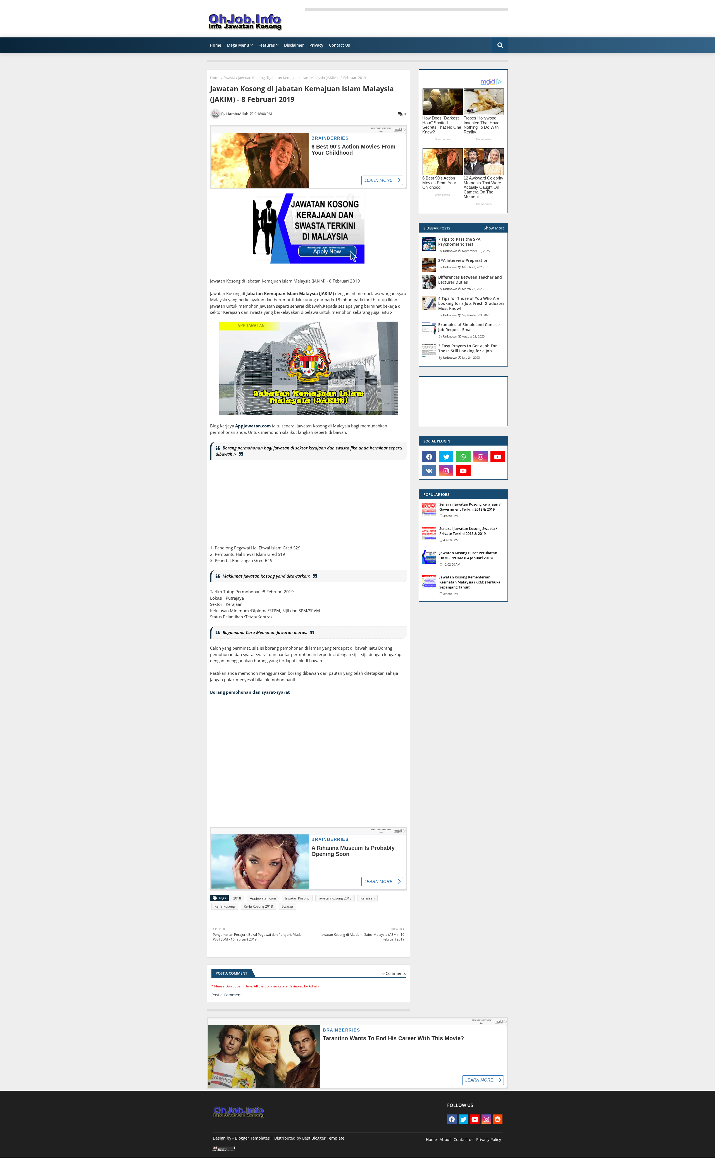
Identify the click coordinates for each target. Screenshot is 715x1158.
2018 (237, 898)
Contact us (463, 1139)
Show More (494, 228)
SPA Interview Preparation (463, 260)
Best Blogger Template (323, 1138)
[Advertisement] (308, 505)
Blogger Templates (252, 1138)
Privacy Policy (488, 1139)
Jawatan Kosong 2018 (335, 898)
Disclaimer (294, 45)
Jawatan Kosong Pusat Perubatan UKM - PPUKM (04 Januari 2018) (468, 555)
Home (215, 45)
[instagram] (480, 456)
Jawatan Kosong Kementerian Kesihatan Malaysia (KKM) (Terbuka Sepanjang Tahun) (469, 582)
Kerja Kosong (224, 906)
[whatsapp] (463, 456)
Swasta (229, 77)
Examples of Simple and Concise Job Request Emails (469, 327)
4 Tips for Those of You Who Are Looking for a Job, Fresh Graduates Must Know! (471, 303)
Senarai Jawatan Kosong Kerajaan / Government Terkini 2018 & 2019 (469, 507)
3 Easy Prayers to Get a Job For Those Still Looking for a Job (467, 348)
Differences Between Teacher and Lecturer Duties (470, 280)
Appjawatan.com (253, 426)
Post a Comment (226, 994)
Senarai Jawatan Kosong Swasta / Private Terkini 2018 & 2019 (468, 531)
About (445, 1139)
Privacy (316, 45)
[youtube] (497, 456)
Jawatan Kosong (297, 898)
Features (266, 45)
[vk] (429, 470)
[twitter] (446, 456)
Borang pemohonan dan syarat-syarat (250, 692)
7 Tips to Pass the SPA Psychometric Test (459, 242)
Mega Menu (238, 45)
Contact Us (339, 45)
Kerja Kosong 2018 (258, 906)
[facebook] (429, 456)
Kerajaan (368, 898)
